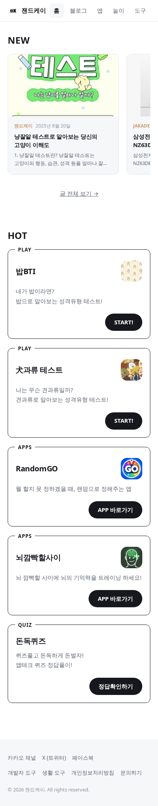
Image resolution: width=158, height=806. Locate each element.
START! (123, 322)
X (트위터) (54, 757)
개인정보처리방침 (92, 772)
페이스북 (83, 757)
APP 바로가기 (115, 509)
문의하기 (131, 772)
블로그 (78, 10)
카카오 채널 (22, 757)
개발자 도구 (22, 772)
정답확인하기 (116, 686)
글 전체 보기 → (79, 193)
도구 (140, 10)
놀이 (118, 10)
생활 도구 (53, 772)
